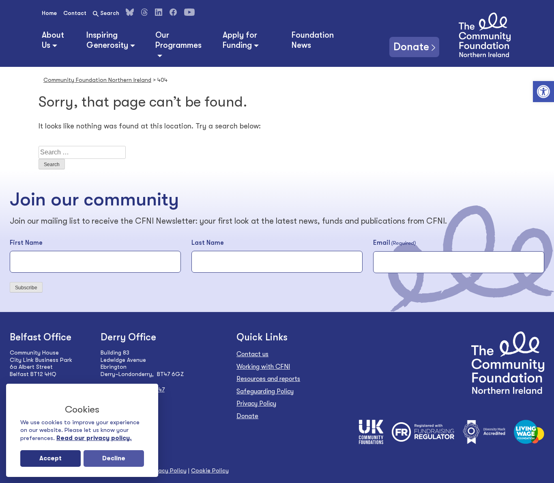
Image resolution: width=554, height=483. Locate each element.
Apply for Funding (240, 40)
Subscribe (26, 288)
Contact (74, 13)
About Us (53, 40)
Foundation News (313, 40)
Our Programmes (178, 40)
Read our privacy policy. (94, 438)
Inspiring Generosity (107, 40)
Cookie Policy (210, 470)
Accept (50, 458)
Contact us (252, 354)
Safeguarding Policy (265, 391)
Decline (113, 458)
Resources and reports (268, 379)
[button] (543, 91)
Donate (411, 47)
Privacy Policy (256, 403)
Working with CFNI (263, 366)
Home (49, 13)
